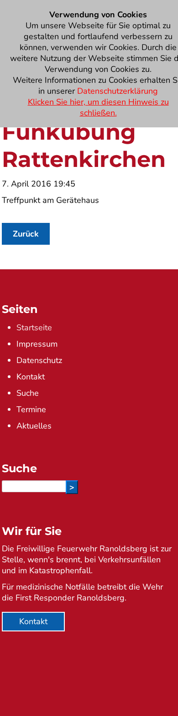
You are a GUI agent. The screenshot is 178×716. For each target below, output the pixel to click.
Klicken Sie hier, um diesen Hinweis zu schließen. (98, 107)
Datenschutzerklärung (117, 91)
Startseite (34, 327)
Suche (27, 393)
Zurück (26, 233)
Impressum (37, 343)
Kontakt (30, 376)
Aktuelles (34, 425)
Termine (31, 409)
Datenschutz (39, 360)
